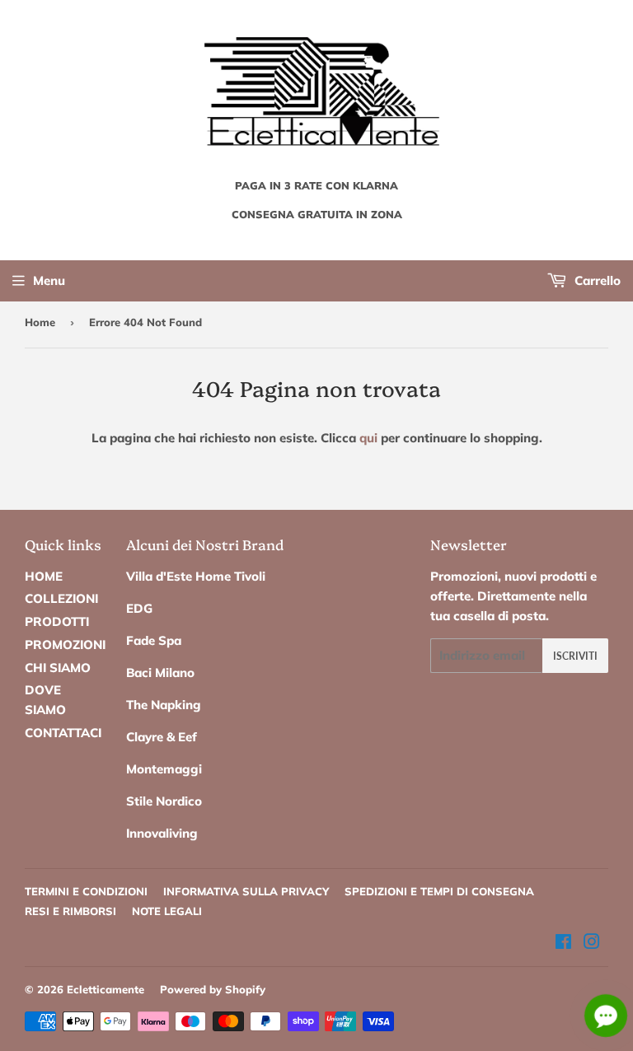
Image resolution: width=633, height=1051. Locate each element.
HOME (44, 576)
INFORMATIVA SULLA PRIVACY (246, 891)
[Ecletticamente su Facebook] (563, 943)
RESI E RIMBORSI (70, 911)
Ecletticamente (105, 989)
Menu (49, 280)
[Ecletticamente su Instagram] (592, 943)
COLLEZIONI (61, 598)
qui (368, 438)
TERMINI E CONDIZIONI (86, 891)
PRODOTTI (57, 621)
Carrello (596, 280)
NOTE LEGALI (167, 911)
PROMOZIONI (65, 644)
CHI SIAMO (58, 667)
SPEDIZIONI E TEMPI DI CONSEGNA (439, 891)
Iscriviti (575, 656)
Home (40, 322)
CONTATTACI (63, 732)
